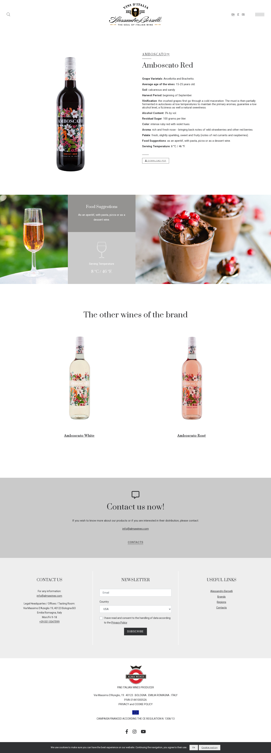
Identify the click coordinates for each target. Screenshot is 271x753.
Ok (193, 747)
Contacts (135, 542)
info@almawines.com (135, 528)
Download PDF (156, 161)
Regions (221, 602)
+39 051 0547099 (49, 621)
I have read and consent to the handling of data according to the (137, 620)
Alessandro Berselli (221, 591)
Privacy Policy (119, 622)
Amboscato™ (156, 54)
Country (104, 601)
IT (238, 14)
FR (243, 14)
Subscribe (135, 631)
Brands (221, 596)
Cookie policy (209, 747)
